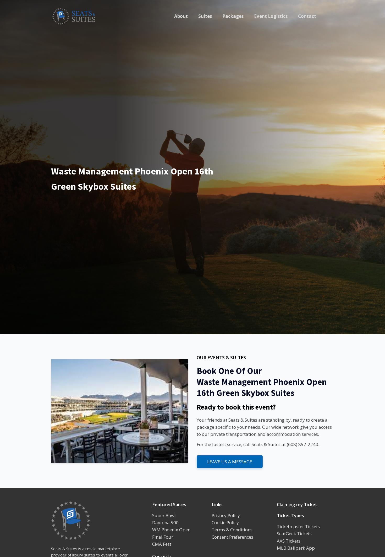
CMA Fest (161, 544)
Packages (233, 16)
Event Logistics (271, 16)
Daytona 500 (165, 522)
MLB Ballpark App (296, 548)
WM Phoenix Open (171, 530)
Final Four (162, 537)
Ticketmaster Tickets (298, 526)
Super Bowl (164, 515)
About (181, 16)
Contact (307, 16)
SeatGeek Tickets (294, 534)
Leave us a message (229, 462)
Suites (205, 16)
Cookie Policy (225, 522)
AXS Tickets (288, 541)
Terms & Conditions (232, 530)
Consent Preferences (232, 537)
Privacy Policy (226, 515)
